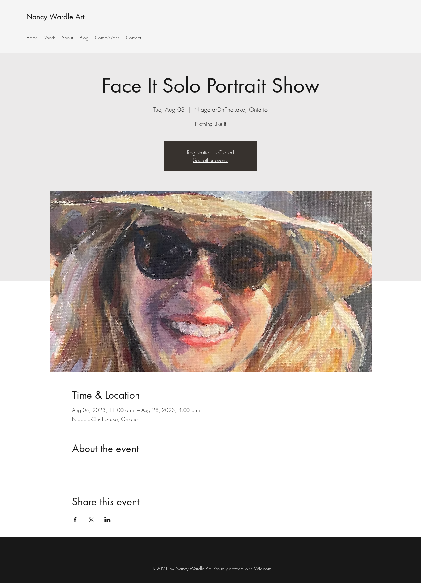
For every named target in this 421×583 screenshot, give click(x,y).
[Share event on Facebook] (75, 519)
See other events (210, 160)
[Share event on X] (91, 519)
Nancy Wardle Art (55, 16)
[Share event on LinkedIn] (107, 519)
